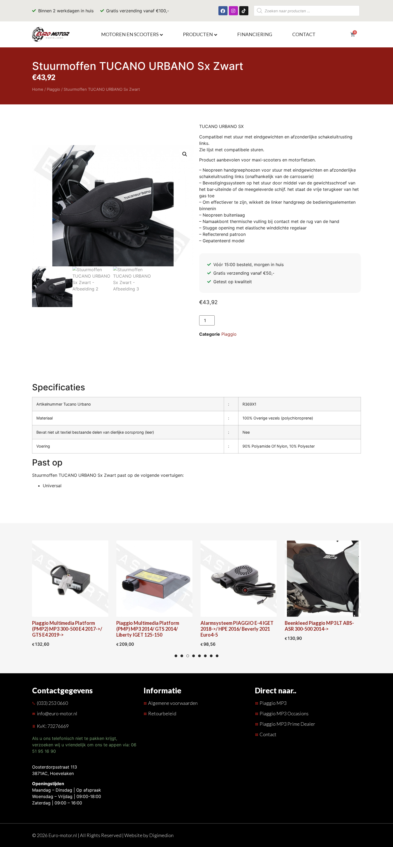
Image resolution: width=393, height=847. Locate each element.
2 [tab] (181, 656)
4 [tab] (193, 656)
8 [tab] (217, 656)
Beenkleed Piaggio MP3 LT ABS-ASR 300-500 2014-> (319, 626)
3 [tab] (187, 656)
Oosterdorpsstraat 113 (54, 767)
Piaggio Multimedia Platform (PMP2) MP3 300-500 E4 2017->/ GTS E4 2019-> (67, 629)
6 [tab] (205, 656)
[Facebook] (223, 10)
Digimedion (161, 835)
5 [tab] (199, 656)
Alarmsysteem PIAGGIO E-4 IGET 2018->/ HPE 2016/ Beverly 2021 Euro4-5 (237, 629)
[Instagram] (233, 10)
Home (37, 89)
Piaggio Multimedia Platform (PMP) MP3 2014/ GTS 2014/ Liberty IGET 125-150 (147, 629)
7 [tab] (211, 656)
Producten (198, 34)
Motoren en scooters (130, 34)
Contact (303, 34)
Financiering (254, 34)
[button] (185, 154)
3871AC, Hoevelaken (53, 773)
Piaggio (53, 89)
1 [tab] (176, 656)
